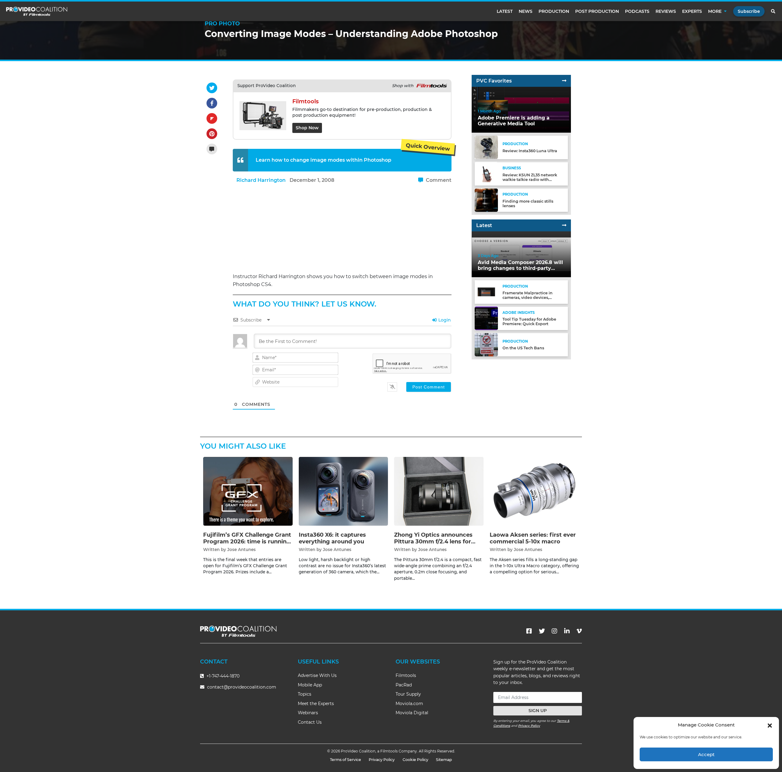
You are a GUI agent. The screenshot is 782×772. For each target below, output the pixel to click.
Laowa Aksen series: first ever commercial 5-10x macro (533, 538)
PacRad (404, 685)
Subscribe (749, 11)
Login (444, 320)
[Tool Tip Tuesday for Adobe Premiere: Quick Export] (486, 318)
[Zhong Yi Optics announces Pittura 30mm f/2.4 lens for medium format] (439, 491)
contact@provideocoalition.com (241, 687)
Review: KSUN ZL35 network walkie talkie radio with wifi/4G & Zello (529, 179)
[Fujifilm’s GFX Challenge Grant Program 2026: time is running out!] (248, 491)
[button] (770, 725)
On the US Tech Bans (523, 348)
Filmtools (406, 675)
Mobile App (310, 685)
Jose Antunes (241, 549)
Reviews (666, 11)
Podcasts (637, 11)
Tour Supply (408, 694)
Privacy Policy (529, 726)
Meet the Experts (316, 703)
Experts (692, 11)
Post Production (597, 11)
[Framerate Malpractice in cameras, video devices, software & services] (486, 292)
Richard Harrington (261, 180)
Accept (706, 754)
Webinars (308, 712)
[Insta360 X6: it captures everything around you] (343, 491)
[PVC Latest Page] (564, 225)
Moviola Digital (412, 712)
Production (554, 11)
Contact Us (310, 722)
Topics (304, 694)
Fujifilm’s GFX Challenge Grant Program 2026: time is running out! (247, 541)
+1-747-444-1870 (222, 676)
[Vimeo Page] (579, 631)
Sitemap (444, 759)
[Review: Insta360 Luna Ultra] (486, 147)
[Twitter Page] (542, 631)
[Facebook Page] (529, 631)
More (715, 11)
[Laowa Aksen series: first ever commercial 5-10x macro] (534, 491)
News (525, 11)
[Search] (773, 11)
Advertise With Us (317, 675)
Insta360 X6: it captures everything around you (332, 538)
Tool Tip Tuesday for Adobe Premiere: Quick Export (529, 321)
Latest (505, 11)
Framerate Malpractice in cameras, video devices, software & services (527, 297)
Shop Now (307, 128)
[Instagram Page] (554, 631)
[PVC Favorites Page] (564, 81)
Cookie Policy (415, 759)
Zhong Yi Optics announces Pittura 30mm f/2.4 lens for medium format (433, 541)
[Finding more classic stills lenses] (486, 200)
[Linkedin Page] (567, 631)
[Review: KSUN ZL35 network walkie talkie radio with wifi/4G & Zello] (486, 173)
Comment (438, 180)
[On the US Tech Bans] (486, 344)
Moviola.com (409, 703)
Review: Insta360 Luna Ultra (529, 151)
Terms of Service (345, 759)
